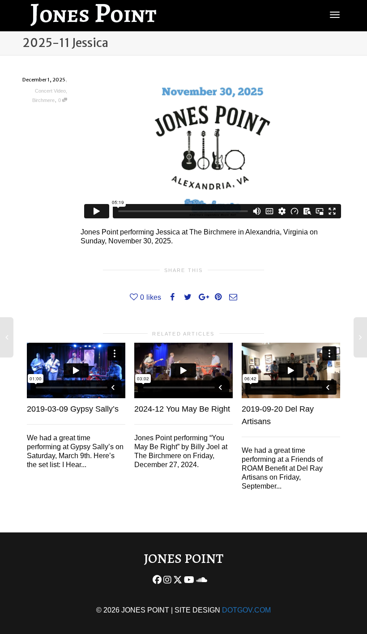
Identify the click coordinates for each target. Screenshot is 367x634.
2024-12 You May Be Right (182, 408)
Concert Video (50, 91)
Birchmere (43, 100)
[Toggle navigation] (335, 14)
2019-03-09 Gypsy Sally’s (73, 408)
